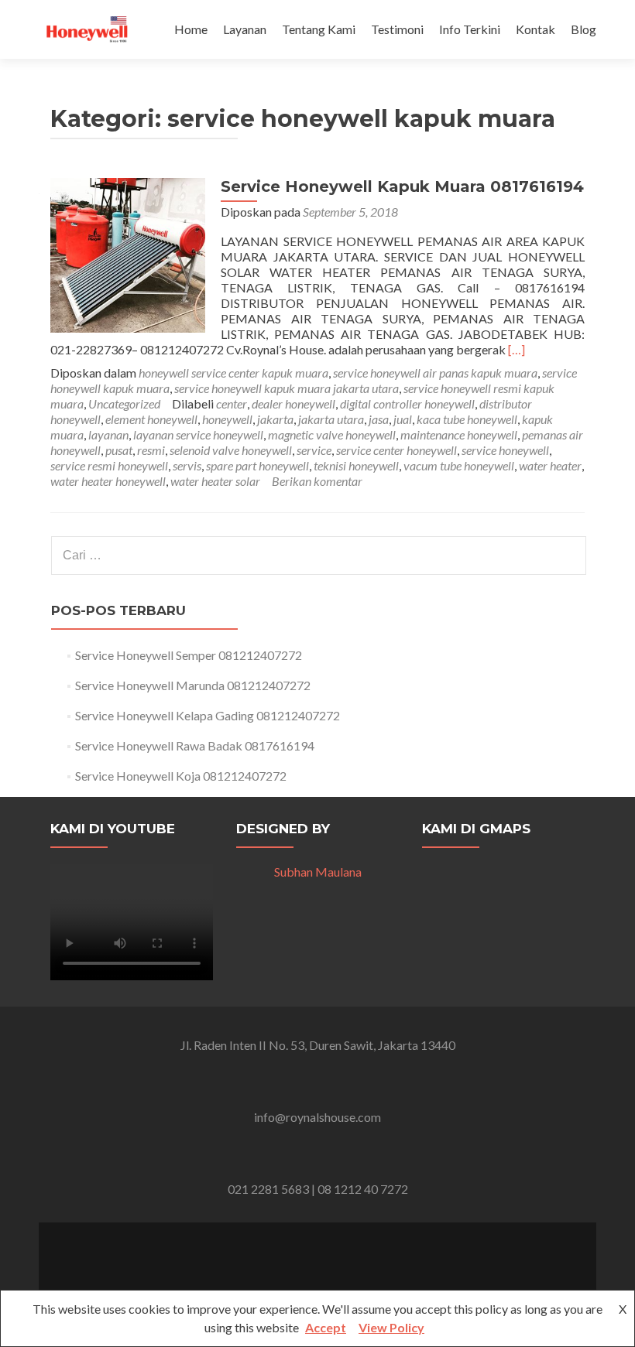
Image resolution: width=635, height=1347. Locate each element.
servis (187, 465)
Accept (325, 1327)
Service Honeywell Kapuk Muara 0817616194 (402, 186)
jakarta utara (331, 419)
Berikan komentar (317, 481)
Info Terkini (469, 29)
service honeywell (505, 450)
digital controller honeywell (407, 403)
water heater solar (215, 481)
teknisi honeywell (356, 465)
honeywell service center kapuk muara (233, 372)
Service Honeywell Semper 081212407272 (188, 655)
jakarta (275, 419)
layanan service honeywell (198, 434)
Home (191, 29)
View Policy (391, 1327)
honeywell (227, 419)
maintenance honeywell (458, 434)
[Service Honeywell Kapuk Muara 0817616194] (127, 253)
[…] (516, 349)
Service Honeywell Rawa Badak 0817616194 (194, 745)
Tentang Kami (318, 29)
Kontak (535, 29)
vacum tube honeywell (458, 465)
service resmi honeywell (109, 465)
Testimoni (397, 29)
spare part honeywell (257, 465)
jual (402, 419)
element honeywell (151, 419)
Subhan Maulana (318, 871)
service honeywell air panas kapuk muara (435, 372)
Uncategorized (124, 403)
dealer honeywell (293, 403)
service (314, 450)
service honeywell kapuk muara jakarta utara (286, 388)
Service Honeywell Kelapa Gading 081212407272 (207, 715)
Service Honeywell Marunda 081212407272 (193, 685)
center (231, 403)
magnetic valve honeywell (332, 434)
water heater (550, 465)
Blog (583, 29)
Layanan (244, 29)
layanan (108, 434)
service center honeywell (396, 450)
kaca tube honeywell (467, 419)
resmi (151, 450)
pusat (118, 450)
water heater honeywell (108, 481)
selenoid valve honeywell (231, 450)
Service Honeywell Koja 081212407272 (181, 775)
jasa (379, 419)
